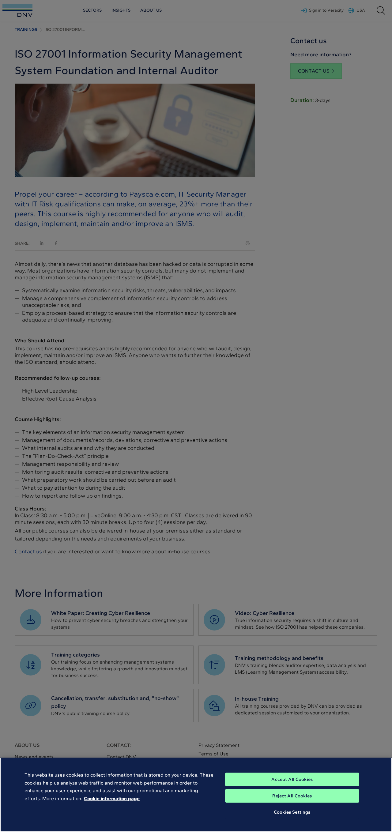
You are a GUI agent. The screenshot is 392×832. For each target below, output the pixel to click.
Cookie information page (112, 798)
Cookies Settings (292, 812)
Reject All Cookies (292, 796)
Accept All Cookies (292, 779)
